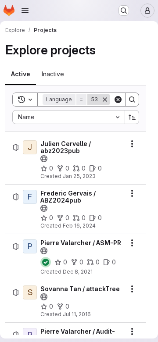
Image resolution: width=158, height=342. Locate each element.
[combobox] (68, 117)
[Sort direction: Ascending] (132, 117)
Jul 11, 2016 (77, 314)
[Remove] (105, 99)
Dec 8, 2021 (78, 271)
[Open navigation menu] (25, 11)
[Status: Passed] (45, 262)
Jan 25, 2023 (79, 176)
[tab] (20, 74)
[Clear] (118, 99)
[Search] (132, 100)
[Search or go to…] (123, 10)
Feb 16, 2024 (79, 225)
